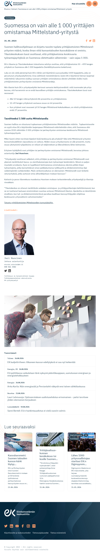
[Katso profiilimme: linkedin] (11, 526)
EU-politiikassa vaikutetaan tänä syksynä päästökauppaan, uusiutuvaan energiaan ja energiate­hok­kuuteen (49, 374)
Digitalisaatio (76, 435)
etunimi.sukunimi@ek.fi (13, 264)
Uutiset (14, 9)
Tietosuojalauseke (40, 533)
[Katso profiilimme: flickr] (34, 526)
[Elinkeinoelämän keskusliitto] (19, 513)
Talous (10, 358)
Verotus (10, 393)
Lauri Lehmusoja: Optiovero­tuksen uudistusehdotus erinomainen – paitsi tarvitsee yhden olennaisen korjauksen (47, 398)
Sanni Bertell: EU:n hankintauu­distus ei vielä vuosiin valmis (36, 410)
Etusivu (7, 9)
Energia (10, 369)
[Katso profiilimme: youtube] (17, 526)
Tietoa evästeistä (58, 533)
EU (17, 369)
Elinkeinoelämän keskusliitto (15, 3)
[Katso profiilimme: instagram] (28, 526)
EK (86, 435)
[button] (89, 3)
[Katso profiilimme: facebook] (22, 526)
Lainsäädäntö (13, 407)
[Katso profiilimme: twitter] (6, 526)
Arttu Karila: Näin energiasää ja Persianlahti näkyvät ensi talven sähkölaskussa (46, 386)
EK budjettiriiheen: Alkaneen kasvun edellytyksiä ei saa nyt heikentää (41, 362)
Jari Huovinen (13, 258)
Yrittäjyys (9, 18)
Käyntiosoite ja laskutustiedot (17, 533)
